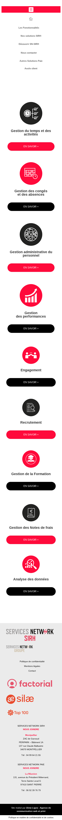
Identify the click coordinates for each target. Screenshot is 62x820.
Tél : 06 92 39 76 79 (31, 790)
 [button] (30, 9)
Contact (32, 671)
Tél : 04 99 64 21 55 (31, 755)
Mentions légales (32, 666)
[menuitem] (31, 19)
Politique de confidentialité (32, 661)
